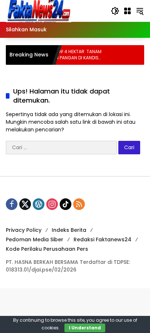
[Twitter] (25, 204)
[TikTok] (65, 204)
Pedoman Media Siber (34, 239)
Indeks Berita (69, 230)
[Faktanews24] (38, 10)
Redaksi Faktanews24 (102, 239)
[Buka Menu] (127, 11)
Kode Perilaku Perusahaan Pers (47, 249)
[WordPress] (38, 204)
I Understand (85, 328)
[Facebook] (11, 204)
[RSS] (79, 204)
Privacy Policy (24, 230)
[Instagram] (52, 204)
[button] (115, 11)
